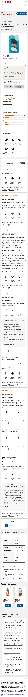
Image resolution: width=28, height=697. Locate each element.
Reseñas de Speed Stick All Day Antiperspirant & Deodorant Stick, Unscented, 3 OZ (13, 670)
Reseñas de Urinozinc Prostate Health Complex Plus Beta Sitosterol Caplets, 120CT (12, 627)
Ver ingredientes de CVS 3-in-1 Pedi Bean (13, 570)
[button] (3, 525)
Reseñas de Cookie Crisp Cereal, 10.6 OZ (13, 648)
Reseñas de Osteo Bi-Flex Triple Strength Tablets (13, 665)
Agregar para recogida (19, 87)
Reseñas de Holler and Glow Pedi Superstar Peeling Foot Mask (13, 639)
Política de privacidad (14, 694)
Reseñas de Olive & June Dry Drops (12, 653)
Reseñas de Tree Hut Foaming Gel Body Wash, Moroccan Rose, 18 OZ (14, 621)
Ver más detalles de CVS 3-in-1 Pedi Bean (13, 575)
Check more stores (9, 76)
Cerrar (25, 678)
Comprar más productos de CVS (12, 579)
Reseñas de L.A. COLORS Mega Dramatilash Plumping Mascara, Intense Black (13, 659)
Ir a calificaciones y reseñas (9, 29)
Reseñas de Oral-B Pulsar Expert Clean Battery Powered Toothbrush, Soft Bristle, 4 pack (13, 633)
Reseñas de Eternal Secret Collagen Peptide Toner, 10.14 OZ (13, 644)
